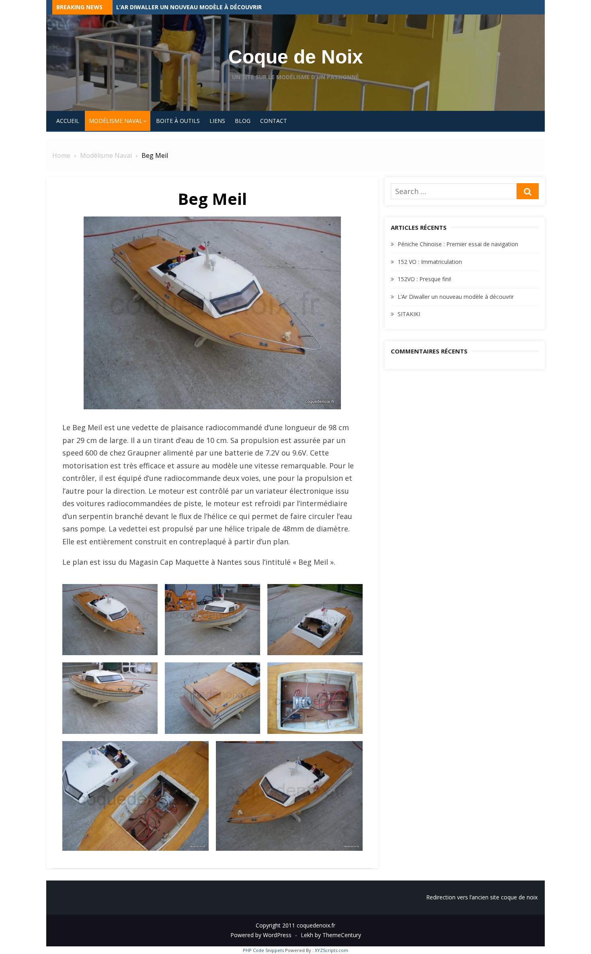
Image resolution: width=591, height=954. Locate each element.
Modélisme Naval (115, 121)
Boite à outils (178, 121)
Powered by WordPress (260, 935)
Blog (242, 121)
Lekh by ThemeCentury (331, 935)
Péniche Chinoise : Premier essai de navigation (458, 244)
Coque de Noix (295, 56)
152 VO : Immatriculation (430, 262)
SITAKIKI (409, 314)
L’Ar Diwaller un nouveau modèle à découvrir (456, 296)
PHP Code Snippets (263, 950)
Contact (273, 121)
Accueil (67, 121)
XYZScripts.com (331, 950)
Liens (217, 121)
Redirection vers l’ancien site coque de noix (482, 897)
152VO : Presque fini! (147, 7)
